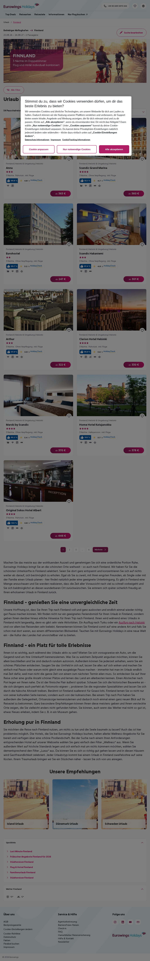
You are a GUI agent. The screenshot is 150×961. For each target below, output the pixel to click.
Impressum (56, 140)
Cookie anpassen (38, 149)
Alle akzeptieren (114, 149)
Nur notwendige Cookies (77, 149)
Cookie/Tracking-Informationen (76, 140)
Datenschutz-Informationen (37, 140)
